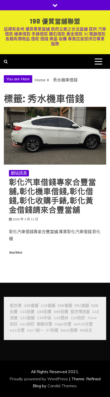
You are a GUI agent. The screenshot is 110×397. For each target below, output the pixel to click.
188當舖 (31, 306)
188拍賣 (44, 312)
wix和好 (27, 324)
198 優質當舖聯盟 (55, 21)
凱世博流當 (80, 312)
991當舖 (81, 306)
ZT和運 (52, 330)
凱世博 (15, 306)
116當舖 (27, 318)
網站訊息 (19, 173)
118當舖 (48, 306)
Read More (15, 252)
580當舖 (65, 306)
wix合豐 (17, 330)
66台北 (86, 330)
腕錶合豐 (44, 324)
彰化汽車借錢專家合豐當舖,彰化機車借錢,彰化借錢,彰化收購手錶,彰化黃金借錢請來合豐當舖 (52, 196)
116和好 (78, 318)
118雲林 (61, 318)
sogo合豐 (62, 324)
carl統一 (35, 330)
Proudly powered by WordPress (38, 378)
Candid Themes (62, 385)
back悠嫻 (69, 330)
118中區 (44, 318)
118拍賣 (27, 312)
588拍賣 (61, 312)
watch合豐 (83, 324)
